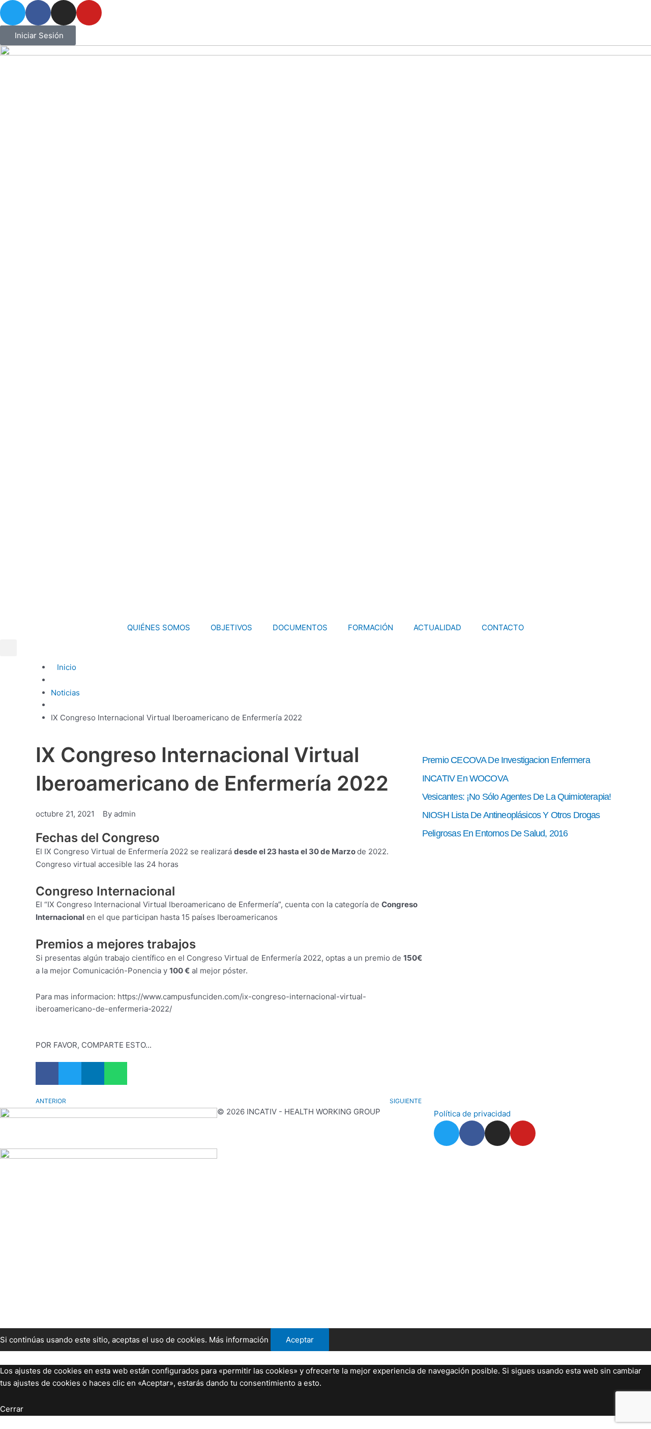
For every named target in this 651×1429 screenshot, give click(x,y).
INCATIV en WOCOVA (465, 778)
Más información (239, 1339)
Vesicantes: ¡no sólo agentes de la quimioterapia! (516, 797)
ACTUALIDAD (437, 627)
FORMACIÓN (370, 627)
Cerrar (11, 1409)
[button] (8, 647)
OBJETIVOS (231, 627)
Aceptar (300, 1339)
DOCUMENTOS (300, 627)
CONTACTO (503, 627)
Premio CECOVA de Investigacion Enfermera (506, 760)
